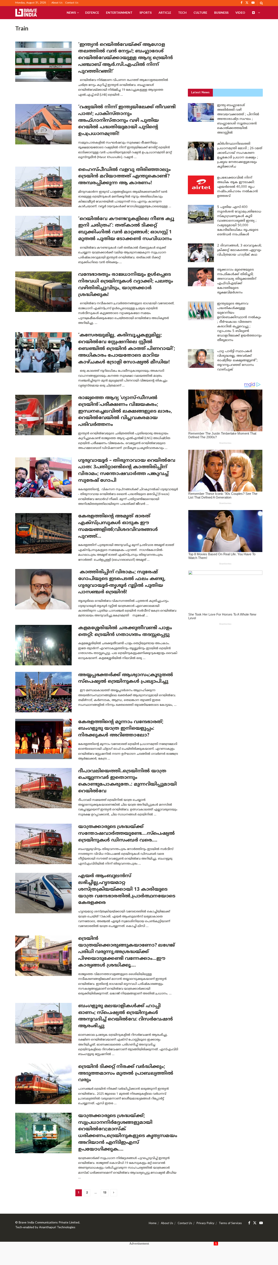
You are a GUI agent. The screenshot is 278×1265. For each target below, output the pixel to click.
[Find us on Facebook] (249, 1223)
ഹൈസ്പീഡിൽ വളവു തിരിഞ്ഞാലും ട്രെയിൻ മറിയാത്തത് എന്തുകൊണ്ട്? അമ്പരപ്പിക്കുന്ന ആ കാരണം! (124, 176)
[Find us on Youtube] (261, 1223)
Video (240, 12)
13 (104, 1193)
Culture (200, 12)
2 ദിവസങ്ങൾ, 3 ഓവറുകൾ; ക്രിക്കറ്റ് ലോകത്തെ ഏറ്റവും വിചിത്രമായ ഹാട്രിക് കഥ (239, 250)
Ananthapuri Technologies (57, 1227)
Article (165, 12)
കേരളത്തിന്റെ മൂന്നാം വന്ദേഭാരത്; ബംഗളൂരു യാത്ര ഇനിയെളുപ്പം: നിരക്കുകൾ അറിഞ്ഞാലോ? (120, 728)
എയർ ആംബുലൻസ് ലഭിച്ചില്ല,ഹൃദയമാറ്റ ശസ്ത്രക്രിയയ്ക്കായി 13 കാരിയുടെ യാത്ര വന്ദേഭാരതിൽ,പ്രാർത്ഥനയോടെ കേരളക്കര (126, 889)
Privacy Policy (205, 1223)
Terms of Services (230, 1223)
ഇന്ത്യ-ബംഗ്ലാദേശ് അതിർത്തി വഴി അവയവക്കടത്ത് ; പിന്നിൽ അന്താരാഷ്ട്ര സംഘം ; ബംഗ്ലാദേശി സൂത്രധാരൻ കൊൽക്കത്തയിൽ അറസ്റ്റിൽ (238, 119)
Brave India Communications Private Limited (49, 1223)
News (71, 12)
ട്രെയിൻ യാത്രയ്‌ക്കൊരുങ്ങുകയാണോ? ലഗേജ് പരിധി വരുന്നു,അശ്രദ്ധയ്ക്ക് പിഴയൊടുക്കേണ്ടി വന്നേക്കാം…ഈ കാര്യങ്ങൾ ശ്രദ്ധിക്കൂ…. (126, 952)
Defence (92, 12)
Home (152, 1223)
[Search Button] (261, 3)
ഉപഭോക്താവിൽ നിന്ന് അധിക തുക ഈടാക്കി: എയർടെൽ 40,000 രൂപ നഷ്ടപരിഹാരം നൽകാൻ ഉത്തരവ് (237, 187)
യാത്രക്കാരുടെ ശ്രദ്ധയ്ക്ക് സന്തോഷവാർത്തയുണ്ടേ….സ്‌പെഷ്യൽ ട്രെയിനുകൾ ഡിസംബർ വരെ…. (126, 833)
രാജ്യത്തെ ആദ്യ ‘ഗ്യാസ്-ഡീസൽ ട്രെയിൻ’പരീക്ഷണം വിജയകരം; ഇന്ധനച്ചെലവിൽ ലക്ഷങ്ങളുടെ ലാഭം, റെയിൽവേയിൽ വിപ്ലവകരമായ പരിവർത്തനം (125, 411)
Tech (182, 12)
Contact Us (71, 3)
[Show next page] (114, 1192)
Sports (145, 12)
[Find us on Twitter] (254, 1223)
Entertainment (119, 12)
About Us (57, 3)
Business (221, 12)
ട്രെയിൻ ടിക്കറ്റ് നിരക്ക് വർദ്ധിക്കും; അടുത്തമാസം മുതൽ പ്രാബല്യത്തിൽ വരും (125, 1073)
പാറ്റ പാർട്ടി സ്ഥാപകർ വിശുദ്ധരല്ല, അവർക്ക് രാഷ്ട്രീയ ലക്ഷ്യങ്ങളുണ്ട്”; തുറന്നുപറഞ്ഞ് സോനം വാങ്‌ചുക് (237, 360)
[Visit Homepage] (26, 13)
